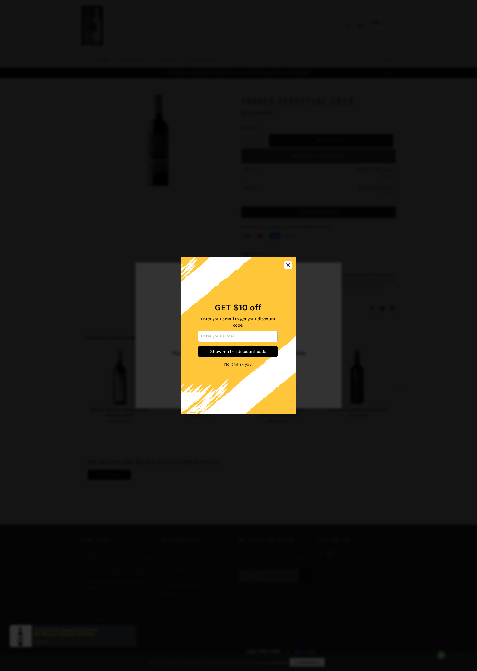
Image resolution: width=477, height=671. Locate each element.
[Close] (288, 265)
